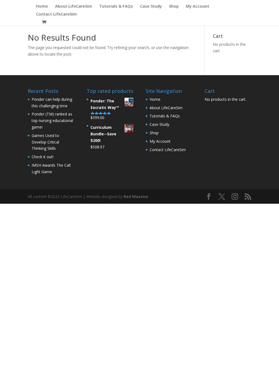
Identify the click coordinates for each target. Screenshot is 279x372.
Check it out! (42, 156)
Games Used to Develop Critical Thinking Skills (45, 142)
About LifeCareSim (73, 6)
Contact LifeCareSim (56, 14)
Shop (174, 6)
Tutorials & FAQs (116, 6)
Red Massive (136, 196)
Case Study (151, 6)
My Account (197, 6)
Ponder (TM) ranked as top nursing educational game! (52, 120)
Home (42, 6)
